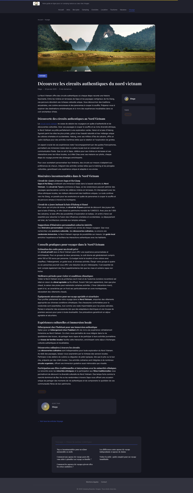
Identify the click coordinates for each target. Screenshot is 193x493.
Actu (68, 10)
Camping (85, 10)
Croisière (94, 10)
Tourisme (113, 10)
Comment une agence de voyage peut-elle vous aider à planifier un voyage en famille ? (74, 458)
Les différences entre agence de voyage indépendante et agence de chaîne (115, 450)
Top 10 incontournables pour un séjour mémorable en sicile (72, 450)
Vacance (123, 10)
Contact (104, 482)
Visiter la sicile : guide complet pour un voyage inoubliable (118, 458)
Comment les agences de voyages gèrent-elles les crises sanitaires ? (75, 465)
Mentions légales (92, 482)
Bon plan (76, 10)
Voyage (132, 10)
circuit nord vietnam (48, 124)
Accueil (61, 10)
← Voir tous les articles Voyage (50, 421)
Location (104, 10)
